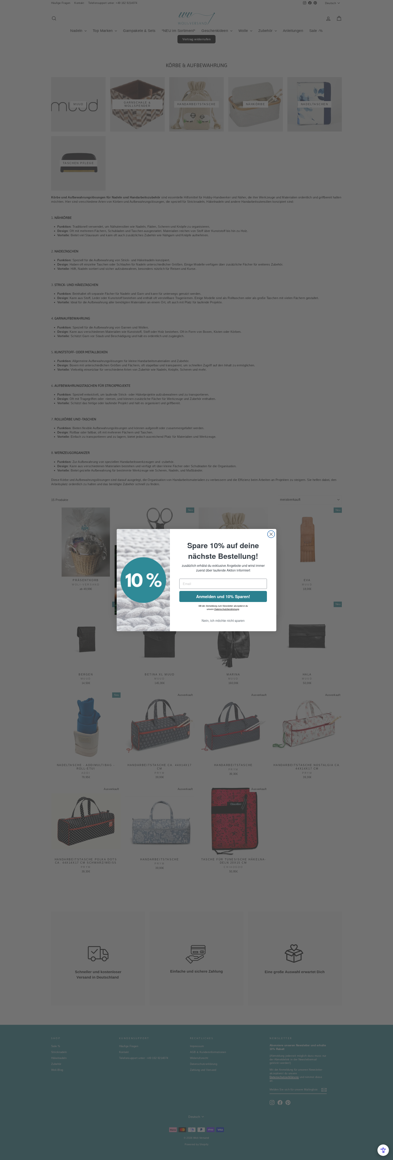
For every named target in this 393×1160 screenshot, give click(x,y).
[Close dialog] (271, 534)
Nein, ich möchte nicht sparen (223, 620)
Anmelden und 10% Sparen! (223, 596)
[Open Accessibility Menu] (383, 1150)
